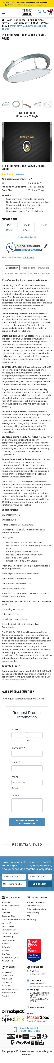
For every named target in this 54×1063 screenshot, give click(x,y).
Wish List (5, 996)
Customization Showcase (13, 919)
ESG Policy (31, 919)
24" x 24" (26, 230)
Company (18, 748)
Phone (14, 776)
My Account (7, 972)
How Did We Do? (9, 930)
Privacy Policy (33, 912)
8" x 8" (9, 225)
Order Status (7, 975)
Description (12, 267)
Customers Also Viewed (15, 273)
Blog (4, 909)
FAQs (29, 916)
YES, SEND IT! (40, 884)
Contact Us (6, 912)
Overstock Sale (8, 940)
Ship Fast (6, 954)
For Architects (8, 926)
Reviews (5, 950)
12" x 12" (27, 225)
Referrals (6, 947)
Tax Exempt (7, 982)
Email (15, 762)
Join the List (7, 979)
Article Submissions (10, 905)
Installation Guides (10, 933)
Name (15, 729)
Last (29, 740)
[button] (14, 179)
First (13, 740)
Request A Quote (27, 236)
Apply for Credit (9, 992)
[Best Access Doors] (27, 12)
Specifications (28, 267)
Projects (5, 943)
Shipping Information (36, 909)
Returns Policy (33, 905)
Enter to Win (7, 923)
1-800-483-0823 (44, 11)
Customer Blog (8, 916)
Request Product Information (27, 822)
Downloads (43, 267)
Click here (28, 257)
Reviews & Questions (40, 273)
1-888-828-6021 (38, 983)
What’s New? (7, 961)
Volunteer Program (10, 957)
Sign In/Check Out (10, 989)
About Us (6, 902)
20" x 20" (9, 230)
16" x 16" (44, 225)
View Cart (6, 985)
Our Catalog (7, 936)
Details (16, 795)
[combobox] (4, 884)
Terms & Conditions (36, 902)
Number (15, 788)
